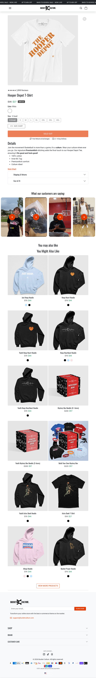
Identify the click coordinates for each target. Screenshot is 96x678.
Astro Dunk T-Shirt (68, 513)
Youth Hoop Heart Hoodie (28, 353)
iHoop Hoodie (27, 569)
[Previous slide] (9, 251)
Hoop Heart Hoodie (68, 297)
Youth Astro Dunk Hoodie (27, 513)
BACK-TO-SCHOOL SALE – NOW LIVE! (28, 2)
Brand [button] (10, 635)
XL (36, 120)
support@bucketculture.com (23, 618)
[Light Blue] (26, 305)
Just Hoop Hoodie (28, 297)
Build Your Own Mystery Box (68, 463)
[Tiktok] (48, 654)
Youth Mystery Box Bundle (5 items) (27, 463)
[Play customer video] (12, 217)
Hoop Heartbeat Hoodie (68, 353)
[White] (10, 111)
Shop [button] (10, 628)
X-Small (12, 120)
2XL (43, 120)
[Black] (29, 305)
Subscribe (80, 609)
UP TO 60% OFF (6, 2)
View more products (48, 586)
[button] (10, 8)
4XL (57, 120)
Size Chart (18, 126)
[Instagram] (44, 654)
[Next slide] (87, 251)
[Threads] (52, 654)
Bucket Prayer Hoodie (68, 569)
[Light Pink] (71, 360)
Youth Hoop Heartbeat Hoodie (28, 408)
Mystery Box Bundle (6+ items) (68, 408)
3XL (50, 120)
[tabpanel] (48, 421)
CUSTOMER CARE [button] (14, 641)
